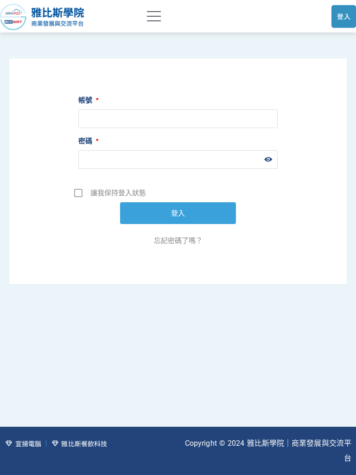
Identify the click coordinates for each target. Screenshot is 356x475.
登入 (343, 16)
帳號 (88, 100)
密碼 (88, 141)
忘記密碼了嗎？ (178, 240)
